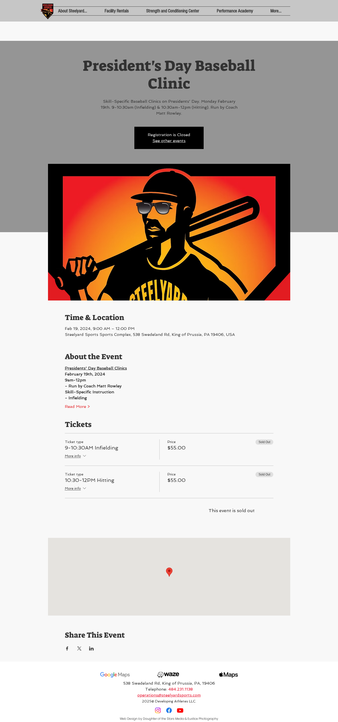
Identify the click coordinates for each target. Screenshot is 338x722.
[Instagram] (158, 710)
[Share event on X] (79, 648)
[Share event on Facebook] (67, 648)
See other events (169, 140)
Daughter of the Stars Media (163, 719)
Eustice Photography (203, 719)
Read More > (77, 406)
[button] (72, 11)
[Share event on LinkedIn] (91, 648)
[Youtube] (180, 710)
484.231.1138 (180, 689)
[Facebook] (169, 710)
